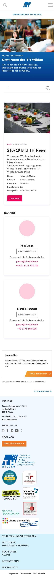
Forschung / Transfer (15, 545)
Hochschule (9, 552)
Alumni (6, 555)
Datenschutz (25, 574)
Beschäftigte (10, 567)
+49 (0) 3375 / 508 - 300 (15, 416)
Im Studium (8, 542)
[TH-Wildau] (27, 7)
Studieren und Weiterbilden (19, 536)
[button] (5, 5)
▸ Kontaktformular (9, 419)
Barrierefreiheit (39, 574)
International (11, 561)
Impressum (13, 574)
